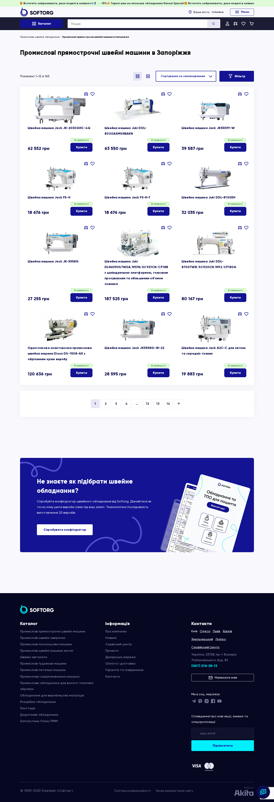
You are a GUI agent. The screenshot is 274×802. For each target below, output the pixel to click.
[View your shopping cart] (251, 23)
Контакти (112, 676)
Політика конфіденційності (132, 790)
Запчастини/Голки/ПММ (39, 721)
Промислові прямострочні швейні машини (52, 631)
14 (168, 404)
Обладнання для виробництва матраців (52, 695)
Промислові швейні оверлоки (42, 638)
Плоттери (27, 708)
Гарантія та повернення (124, 670)
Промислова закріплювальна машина (49, 676)
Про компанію (116, 631)
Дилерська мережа (120, 657)
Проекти (112, 651)
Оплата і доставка (120, 663)
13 (157, 404)
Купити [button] (81, 147)
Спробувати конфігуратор (65, 530)
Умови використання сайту (174, 790)
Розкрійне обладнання (38, 702)
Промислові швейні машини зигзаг (47, 651)
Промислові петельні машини (43, 670)
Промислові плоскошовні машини (46, 644)
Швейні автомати (33, 657)
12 (147, 404)
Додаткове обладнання (39, 715)
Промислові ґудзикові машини (43, 663)
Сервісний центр (118, 644)
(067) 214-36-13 (204, 666)
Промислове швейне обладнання (39, 37)
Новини (111, 638)
